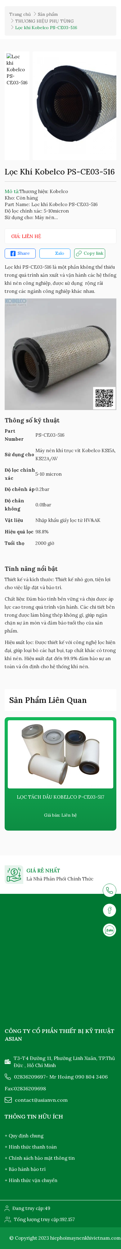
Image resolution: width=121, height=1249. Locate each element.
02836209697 (30, 1077)
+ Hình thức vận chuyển (31, 1180)
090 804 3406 (91, 1077)
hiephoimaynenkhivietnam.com (85, 1238)
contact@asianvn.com (41, 1100)
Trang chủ (20, 14)
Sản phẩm (48, 14)
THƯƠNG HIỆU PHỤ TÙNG (44, 21)
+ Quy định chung (24, 1136)
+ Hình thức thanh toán (31, 1147)
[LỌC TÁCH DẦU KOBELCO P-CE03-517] (60, 754)
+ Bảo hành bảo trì (25, 1169)
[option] (17, 69)
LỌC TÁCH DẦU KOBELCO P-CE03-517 (60, 797)
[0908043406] (109, 930)
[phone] (109, 890)
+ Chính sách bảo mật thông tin (40, 1158)
